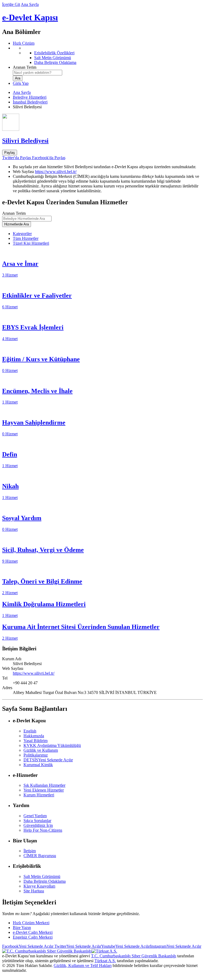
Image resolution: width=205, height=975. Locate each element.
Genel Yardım (35, 815)
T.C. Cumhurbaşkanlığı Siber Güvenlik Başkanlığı (133, 956)
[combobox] (37, 72)
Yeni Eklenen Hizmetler (43, 790)
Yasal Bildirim (35, 740)
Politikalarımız (35, 755)
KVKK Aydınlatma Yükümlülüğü (52, 745)
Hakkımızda (33, 736)
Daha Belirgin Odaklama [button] (44, 881)
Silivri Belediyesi (25, 140)
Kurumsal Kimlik (38, 764)
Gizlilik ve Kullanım (40, 750)
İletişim (29, 851)
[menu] (108, 55)
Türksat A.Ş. (105, 960)
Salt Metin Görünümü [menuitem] (52, 57)
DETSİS (48, 760)
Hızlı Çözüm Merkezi (31, 922)
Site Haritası (33, 891)
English (29, 731)
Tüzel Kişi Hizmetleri (31, 243)
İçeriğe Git (11, 4)
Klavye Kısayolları (39, 886)
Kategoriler (22, 233)
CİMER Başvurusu (39, 855)
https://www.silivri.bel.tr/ (56, 171)
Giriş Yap (21, 83)
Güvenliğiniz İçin (38, 825)
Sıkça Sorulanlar (37, 820)
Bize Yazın (22, 927)
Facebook (27, 946)
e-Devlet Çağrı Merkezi (33, 932)
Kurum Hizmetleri (38, 795)
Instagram (175, 946)
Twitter (77, 946)
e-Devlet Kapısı (30, 17)
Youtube (125, 946)
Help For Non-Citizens (42, 830)
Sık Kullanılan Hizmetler (44, 785)
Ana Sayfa (30, 4)
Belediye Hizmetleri (29, 97)
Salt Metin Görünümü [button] (41, 876)
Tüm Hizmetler (25, 238)
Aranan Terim (24, 67)
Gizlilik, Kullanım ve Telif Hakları (83, 965)
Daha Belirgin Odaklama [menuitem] (55, 62)
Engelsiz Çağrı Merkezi (33, 937)
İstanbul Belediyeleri (30, 102)
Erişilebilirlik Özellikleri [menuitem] (54, 53)
